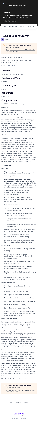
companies (13, 26)
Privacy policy (15, 418)
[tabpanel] (19, 242)
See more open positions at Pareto (19, 402)
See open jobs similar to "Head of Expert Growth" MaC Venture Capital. (20, 50)
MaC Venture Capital (17, 5)
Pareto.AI (6, 111)
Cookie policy (23, 418)
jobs (5, 26)
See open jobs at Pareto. (13, 47)
